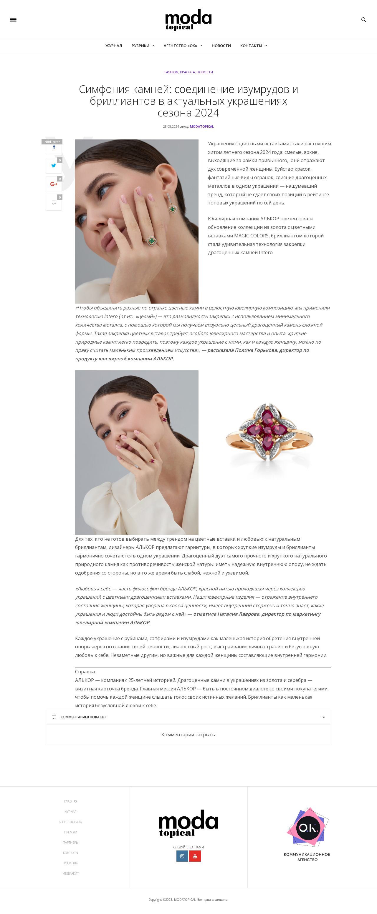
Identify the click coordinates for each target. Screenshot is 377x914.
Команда (70, 863)
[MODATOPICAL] (188, 20)
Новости (221, 45)
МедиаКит (70, 873)
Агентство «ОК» (180, 45)
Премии (70, 832)
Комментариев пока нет (84, 717)
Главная (70, 801)
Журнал (113, 45)
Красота (187, 72)
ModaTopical (202, 126)
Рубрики (140, 45)
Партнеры (70, 842)
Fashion (171, 72)
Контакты (251, 45)
